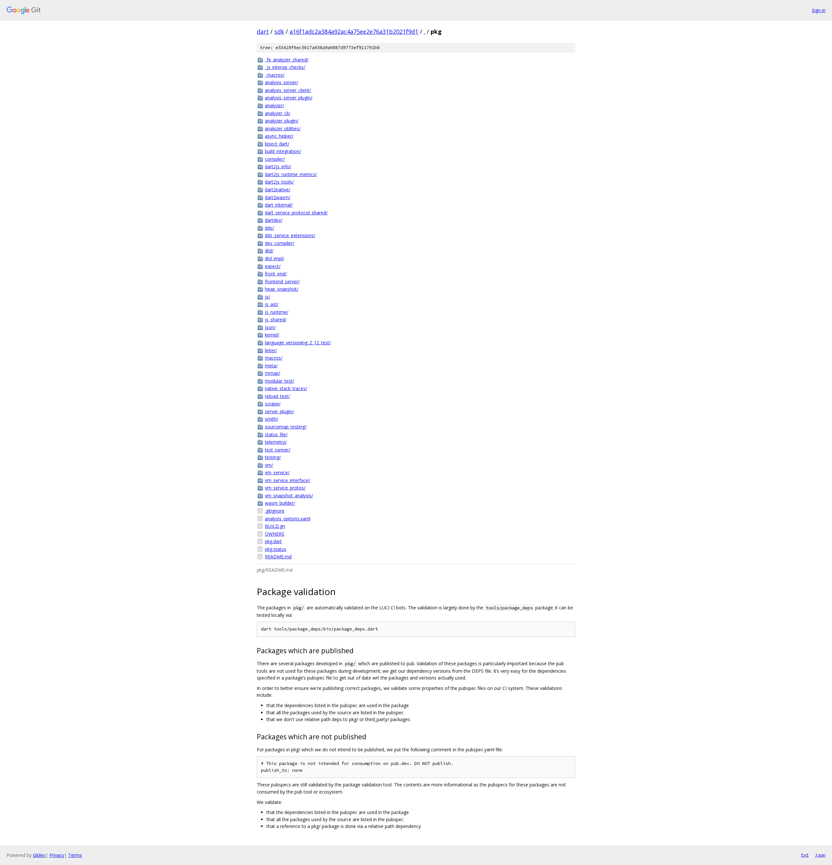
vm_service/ (277, 472)
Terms (75, 855)
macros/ (273, 358)
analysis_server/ (281, 82)
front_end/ (276, 274)
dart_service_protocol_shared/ (296, 213)
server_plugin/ (279, 411)
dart (263, 31)
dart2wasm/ (277, 197)
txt (805, 855)
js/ (267, 297)
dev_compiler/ (279, 243)
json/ (270, 327)
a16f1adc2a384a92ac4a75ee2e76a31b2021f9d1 (354, 31)
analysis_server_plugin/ (288, 98)
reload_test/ (277, 396)
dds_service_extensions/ (290, 235)
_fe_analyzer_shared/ (286, 60)
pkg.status (275, 549)
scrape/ (272, 404)
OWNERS (274, 534)
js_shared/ (275, 319)
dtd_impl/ (274, 258)
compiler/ (275, 159)
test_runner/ (277, 450)
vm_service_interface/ (287, 480)
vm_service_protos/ (285, 488)
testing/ (273, 457)
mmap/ (272, 373)
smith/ (271, 419)
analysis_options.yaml (287, 518)
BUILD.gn (275, 526)
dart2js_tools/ (279, 182)
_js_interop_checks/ (285, 67)
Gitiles (39, 855)
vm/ (269, 465)
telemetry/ (276, 442)
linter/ (271, 350)
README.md (278, 556)
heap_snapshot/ (281, 289)
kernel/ (272, 335)
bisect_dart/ (277, 144)
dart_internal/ (278, 205)
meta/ (271, 366)
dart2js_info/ (278, 166)
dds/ (269, 228)
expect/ (272, 266)
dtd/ (269, 251)
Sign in (819, 10)
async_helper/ (279, 136)
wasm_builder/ (280, 503)
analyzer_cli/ (277, 113)
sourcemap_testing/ (285, 427)
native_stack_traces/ (286, 388)
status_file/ (276, 434)
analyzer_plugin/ (281, 121)
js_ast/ (272, 304)
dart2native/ (277, 189)
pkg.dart (273, 541)
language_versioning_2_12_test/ (298, 342)
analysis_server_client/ (288, 90)
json (820, 855)
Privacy (56, 855)
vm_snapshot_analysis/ (289, 495)
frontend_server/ (282, 281)
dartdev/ (273, 220)
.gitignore (274, 511)
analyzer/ (274, 105)
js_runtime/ (276, 312)
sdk (279, 31)
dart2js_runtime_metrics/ (291, 174)
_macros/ (274, 75)
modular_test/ (279, 381)
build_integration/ (283, 151)
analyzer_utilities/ (283, 128)
